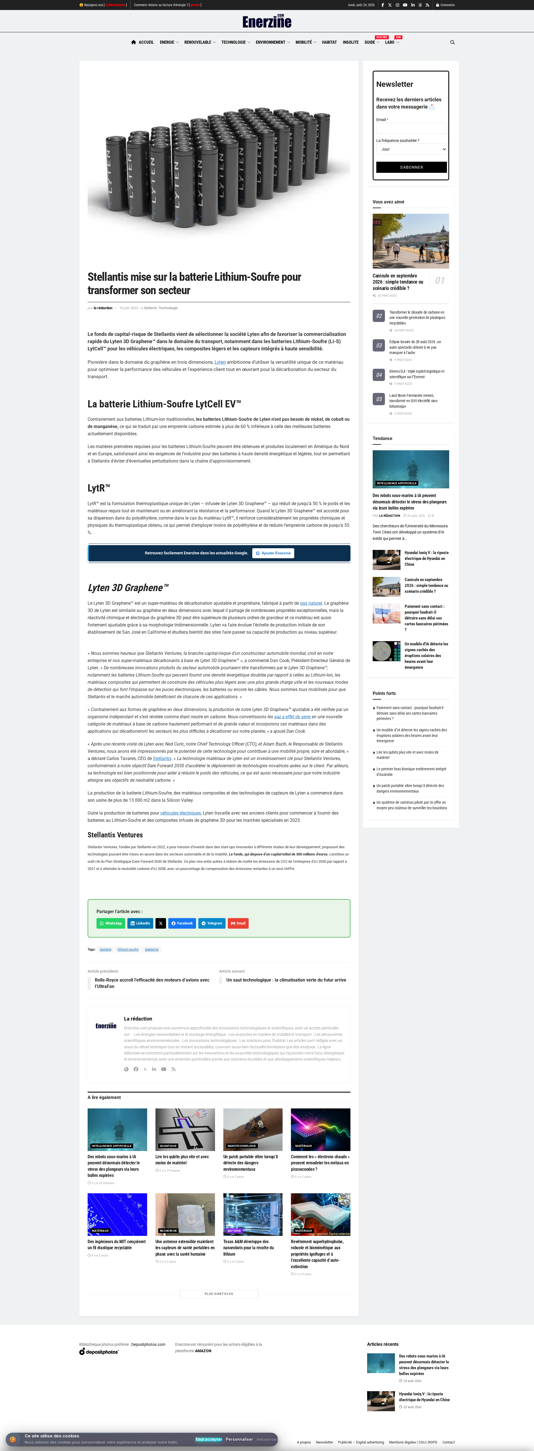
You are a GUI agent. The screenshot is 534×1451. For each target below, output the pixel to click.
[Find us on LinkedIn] (413, 5)
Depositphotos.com (148, 1344)
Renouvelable (197, 42)
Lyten (220, 362)
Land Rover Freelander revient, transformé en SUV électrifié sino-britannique (413, 401)
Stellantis (162, 758)
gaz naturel (311, 603)
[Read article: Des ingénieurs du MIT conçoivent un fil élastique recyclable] (117, 1214)
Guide (372, 41)
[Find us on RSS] (427, 5)
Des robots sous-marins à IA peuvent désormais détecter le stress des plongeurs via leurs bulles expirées (410, 502)
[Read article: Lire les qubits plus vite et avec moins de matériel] (185, 1129)
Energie (167, 42)
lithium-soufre (128, 949)
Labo (392, 41)
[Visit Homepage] (267, 21)
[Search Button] (452, 42)
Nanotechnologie (242, 1145)
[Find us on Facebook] (383, 5)
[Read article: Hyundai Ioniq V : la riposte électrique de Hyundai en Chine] (386, 560)
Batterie (150, 308)
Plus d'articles (219, 1294)
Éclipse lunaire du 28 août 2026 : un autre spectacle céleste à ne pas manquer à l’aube (415, 347)
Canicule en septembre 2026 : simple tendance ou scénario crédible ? (398, 282)
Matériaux (303, 1145)
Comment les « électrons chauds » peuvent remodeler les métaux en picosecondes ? (320, 1163)
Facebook (184, 923)
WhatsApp (113, 923)
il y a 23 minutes (102, 1183)
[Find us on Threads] (420, 5)
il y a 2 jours (235, 1177)
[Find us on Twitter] (390, 5)
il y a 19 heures (169, 1170)
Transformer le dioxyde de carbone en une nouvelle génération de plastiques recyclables (417, 317)
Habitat (329, 42)
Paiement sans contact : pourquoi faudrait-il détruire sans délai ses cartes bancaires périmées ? (426, 618)
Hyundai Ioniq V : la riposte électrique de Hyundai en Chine (427, 558)
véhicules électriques (180, 813)
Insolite (351, 42)
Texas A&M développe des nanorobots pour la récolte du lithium (248, 1248)
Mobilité (304, 42)
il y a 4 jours (303, 1274)
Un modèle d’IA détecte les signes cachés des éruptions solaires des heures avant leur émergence (426, 655)
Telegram (214, 923)
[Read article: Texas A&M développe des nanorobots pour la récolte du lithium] (253, 1214)
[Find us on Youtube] (405, 5)
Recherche (168, 1230)
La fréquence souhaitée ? (397, 140)
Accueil (146, 42)
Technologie (233, 42)
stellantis (152, 949)
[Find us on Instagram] (397, 5)
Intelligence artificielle (112, 1145)
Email (240, 923)
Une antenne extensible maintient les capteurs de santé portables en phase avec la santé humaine (185, 1248)
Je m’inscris (425, 1434)
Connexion (447, 5)
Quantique (168, 1145)
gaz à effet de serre (292, 716)
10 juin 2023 (128, 308)
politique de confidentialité (261, 1445)
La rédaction (103, 308)
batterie (105, 949)
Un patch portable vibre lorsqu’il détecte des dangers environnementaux (250, 1163)
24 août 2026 (415, 516)
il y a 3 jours (99, 1255)
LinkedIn (142, 923)
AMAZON (203, 1351)
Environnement (270, 42)
